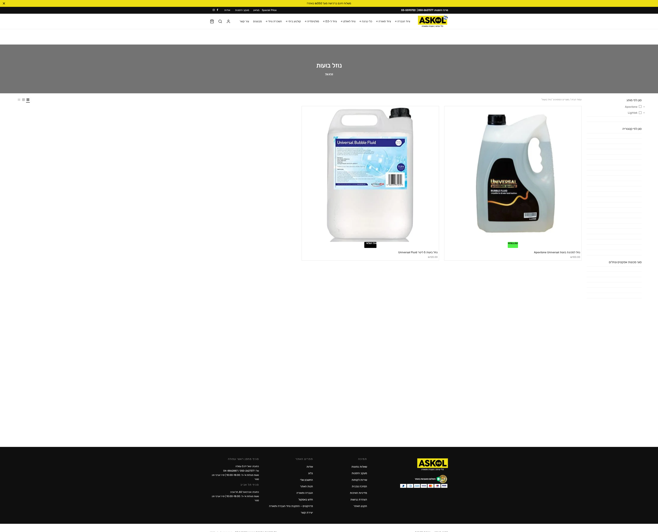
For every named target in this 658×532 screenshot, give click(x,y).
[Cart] (212, 21)
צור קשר (244, 21)
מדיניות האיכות (358, 493)
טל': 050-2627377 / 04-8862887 (241, 470)
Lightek (632, 112)
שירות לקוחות (359, 479)
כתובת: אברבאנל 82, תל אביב (244, 492)
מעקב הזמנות (242, 10)
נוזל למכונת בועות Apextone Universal (557, 252)
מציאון (256, 10)
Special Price (269, 10)
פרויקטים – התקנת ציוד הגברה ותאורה (291, 506)
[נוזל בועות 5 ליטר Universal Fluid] (370, 174)
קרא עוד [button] (329, 74)
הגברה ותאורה (304, 493)
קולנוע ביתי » (293, 21)
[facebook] (217, 10)
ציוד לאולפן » (348, 21)
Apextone (631, 106)
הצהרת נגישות (358, 499)
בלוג (310, 473)
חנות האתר (306, 486)
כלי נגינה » (366, 21)
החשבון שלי (306, 479)
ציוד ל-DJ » (330, 21)
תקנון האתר (360, 506)
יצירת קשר (307, 512)
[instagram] (214, 10)
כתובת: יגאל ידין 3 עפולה (247, 466)
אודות (227, 10)
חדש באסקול (305, 499)
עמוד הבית (576, 99)
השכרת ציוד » (274, 21)
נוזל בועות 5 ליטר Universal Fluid (418, 252)
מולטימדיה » (312, 21)
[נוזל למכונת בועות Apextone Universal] (513, 174)
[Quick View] (507, 240)
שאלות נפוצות (359, 466)
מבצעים (257, 21)
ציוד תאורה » (383, 21)
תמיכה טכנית (359, 486)
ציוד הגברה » (402, 21)
